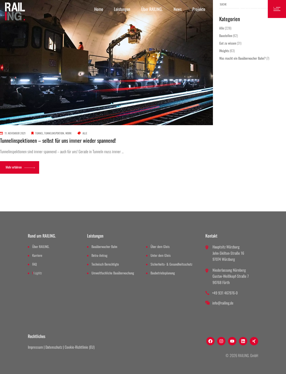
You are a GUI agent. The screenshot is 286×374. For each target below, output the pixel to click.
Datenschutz (53, 347)
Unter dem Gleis (161, 255)
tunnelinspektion (54, 133)
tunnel (39, 133)
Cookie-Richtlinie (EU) (80, 347)
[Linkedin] (243, 341)
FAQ (34, 264)
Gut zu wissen (227, 43)
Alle (84, 133)
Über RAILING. (40, 246)
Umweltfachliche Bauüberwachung (112, 272)
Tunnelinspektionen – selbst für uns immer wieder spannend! (58, 140)
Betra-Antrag (99, 255)
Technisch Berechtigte (105, 264)
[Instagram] (221, 341)
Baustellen (225, 35)
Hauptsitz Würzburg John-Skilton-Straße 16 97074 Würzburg (228, 253)
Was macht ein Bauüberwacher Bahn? (242, 58)
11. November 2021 (15, 133)
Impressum (35, 347)
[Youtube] (232, 341)
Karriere (37, 255)
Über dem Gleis (160, 246)
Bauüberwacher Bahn (104, 246)
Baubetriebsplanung (163, 272)
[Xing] (254, 341)
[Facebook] (210, 341)
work (68, 133)
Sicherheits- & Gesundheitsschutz (171, 264)
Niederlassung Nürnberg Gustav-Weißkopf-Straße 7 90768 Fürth (231, 276)
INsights (224, 50)
